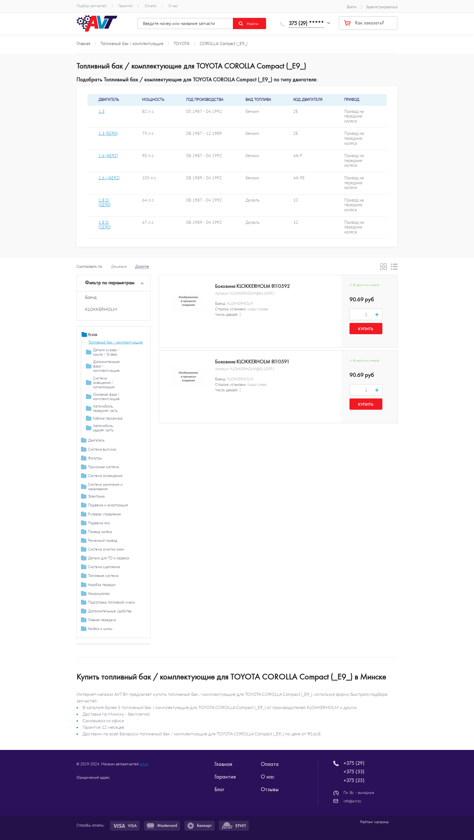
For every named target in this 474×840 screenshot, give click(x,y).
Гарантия (125, 5)
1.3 (101, 111)
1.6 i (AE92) (109, 177)
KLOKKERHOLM (101, 309)
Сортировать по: (90, 266)
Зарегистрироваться (381, 7)
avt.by (144, 764)
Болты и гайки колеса (105, 636)
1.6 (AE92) (108, 155)
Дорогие (142, 266)
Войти (351, 7)
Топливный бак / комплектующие (115, 342)
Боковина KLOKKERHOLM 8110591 (252, 361)
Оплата (150, 5)
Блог (219, 789)
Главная (223, 764)
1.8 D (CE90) (104, 202)
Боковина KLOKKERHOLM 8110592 (252, 286)
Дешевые (119, 266)
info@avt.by (352, 801)
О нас (172, 5)
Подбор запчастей (91, 5)
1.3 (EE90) (108, 133)
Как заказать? (369, 22)
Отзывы (270, 789)
